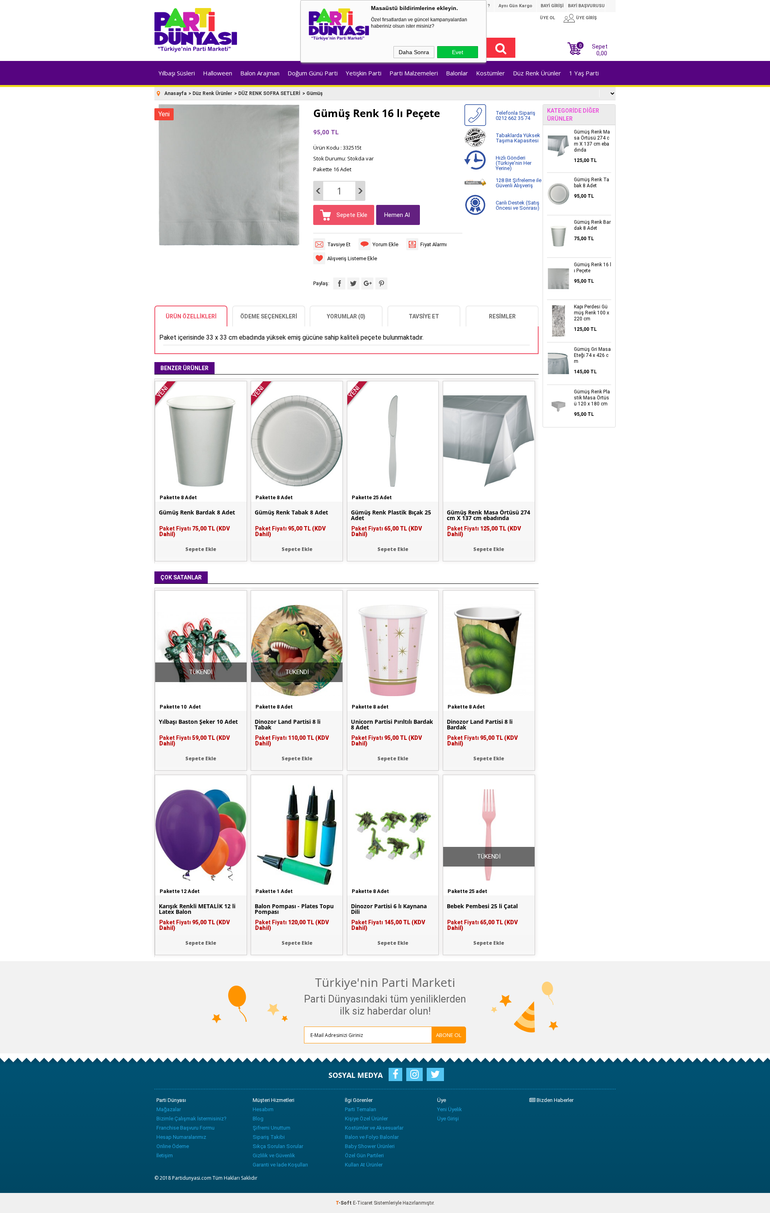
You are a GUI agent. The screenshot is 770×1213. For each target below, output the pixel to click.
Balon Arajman (260, 73)
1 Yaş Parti (584, 73)
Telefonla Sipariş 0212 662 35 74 (515, 115)
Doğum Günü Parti (313, 73)
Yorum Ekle (385, 244)
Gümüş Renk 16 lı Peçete (592, 267)
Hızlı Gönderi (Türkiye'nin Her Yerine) (513, 163)
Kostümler (490, 73)
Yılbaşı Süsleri (176, 73)
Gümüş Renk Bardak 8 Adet (197, 512)
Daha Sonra (414, 52)
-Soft (344, 1203)
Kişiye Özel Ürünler (366, 1119)
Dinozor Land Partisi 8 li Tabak (287, 724)
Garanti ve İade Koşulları (280, 1165)
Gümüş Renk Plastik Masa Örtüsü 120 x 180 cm (592, 398)
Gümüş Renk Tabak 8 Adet (291, 512)
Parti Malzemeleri (413, 73)
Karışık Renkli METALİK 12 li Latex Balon (197, 909)
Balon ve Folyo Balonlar (372, 1137)
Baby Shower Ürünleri (370, 1146)
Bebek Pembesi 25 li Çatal (482, 906)
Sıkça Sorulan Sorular (278, 1146)
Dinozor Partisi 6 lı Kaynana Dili (389, 909)
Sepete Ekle (351, 215)
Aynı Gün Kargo (515, 5)
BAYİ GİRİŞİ (552, 5)
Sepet (593, 49)
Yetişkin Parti (363, 73)
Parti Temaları (360, 1109)
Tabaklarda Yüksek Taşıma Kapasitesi (518, 138)
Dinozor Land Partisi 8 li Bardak (480, 724)
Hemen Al (397, 215)
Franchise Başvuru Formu (185, 1128)
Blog (258, 1119)
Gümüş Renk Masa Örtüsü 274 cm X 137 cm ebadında (488, 515)
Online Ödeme (172, 1146)
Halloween (217, 73)
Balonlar (457, 73)
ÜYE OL (547, 17)
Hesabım (263, 1109)
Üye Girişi (448, 1119)
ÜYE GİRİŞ (586, 17)
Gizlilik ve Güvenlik (274, 1155)
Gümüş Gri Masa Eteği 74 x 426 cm (592, 355)
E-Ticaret (363, 1203)
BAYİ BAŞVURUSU (586, 5)
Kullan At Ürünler (364, 1165)
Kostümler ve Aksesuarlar (374, 1128)
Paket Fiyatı (194, 531)
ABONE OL (449, 1035)
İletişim (164, 1155)
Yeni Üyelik (449, 1109)
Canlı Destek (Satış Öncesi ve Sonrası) (517, 205)
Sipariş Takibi (269, 1137)
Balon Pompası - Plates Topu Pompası (294, 909)
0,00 (601, 53)
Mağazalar (168, 1109)
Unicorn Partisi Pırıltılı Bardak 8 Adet (392, 724)
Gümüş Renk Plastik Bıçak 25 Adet (391, 515)
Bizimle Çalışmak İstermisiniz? (191, 1119)
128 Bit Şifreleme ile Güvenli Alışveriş (518, 183)
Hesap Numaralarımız (181, 1137)
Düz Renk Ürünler (537, 73)
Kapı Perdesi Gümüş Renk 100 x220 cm (591, 313)
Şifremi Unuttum (271, 1128)
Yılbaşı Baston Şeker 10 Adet (198, 722)
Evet (457, 52)
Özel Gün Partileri (364, 1155)
